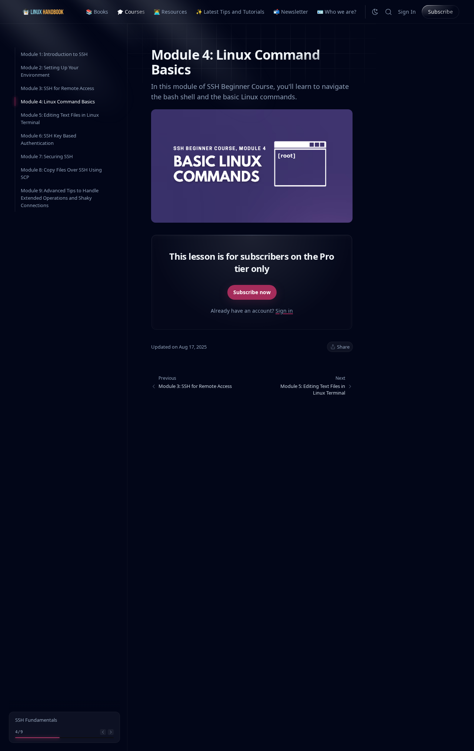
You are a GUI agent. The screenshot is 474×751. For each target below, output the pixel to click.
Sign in (284, 310)
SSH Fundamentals (36, 720)
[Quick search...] (388, 12)
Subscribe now (252, 292)
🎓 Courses (131, 11)
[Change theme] (375, 12)
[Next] (111, 732)
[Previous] (103, 732)
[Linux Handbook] (43, 11)
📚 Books (97, 11)
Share (343, 346)
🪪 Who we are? (336, 11)
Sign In (407, 11)
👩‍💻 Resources (170, 11)
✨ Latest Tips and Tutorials (230, 11)
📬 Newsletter (290, 11)
